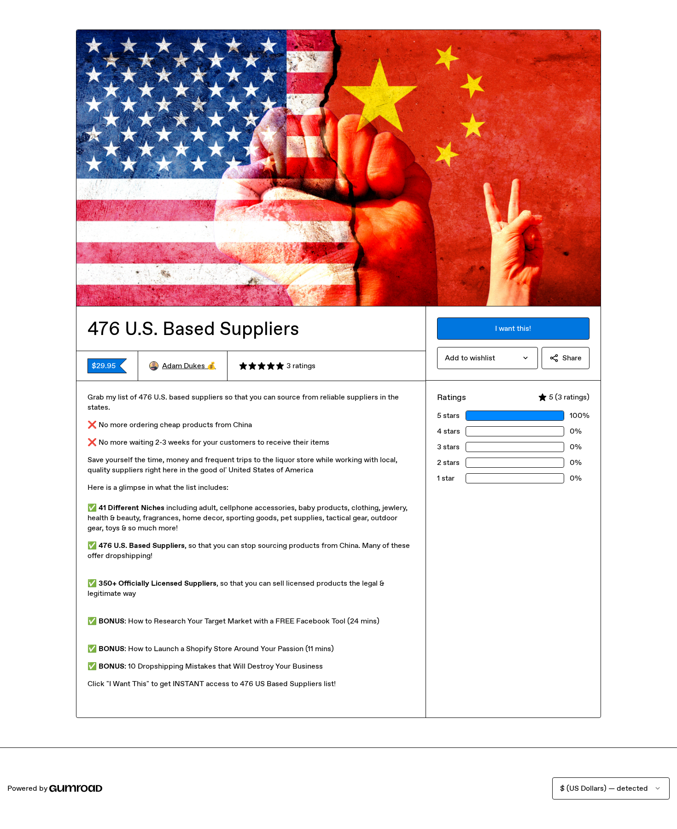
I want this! (513, 328)
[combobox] (487, 358)
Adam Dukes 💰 (189, 365)
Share (572, 357)
